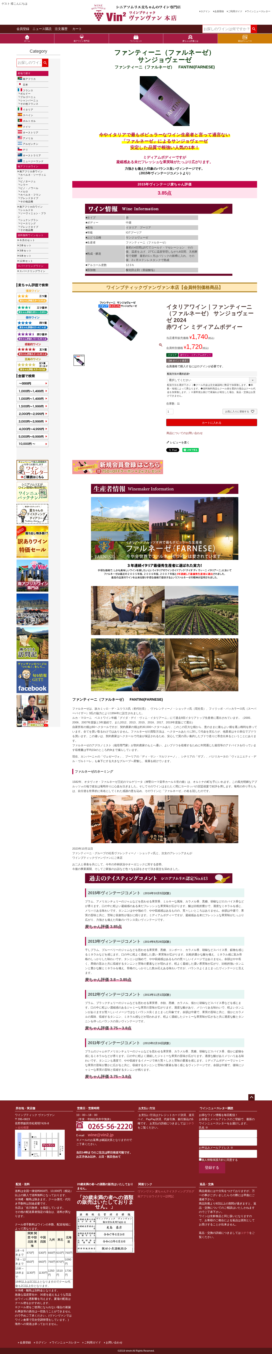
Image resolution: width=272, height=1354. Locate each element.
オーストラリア (32, 155)
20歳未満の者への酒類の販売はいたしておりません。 (105, 1186)
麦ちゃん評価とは (190, 41)
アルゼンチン (30, 144)
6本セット (25, 255)
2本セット (25, 245)
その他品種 (26, 201)
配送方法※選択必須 (179, 373)
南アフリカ (29, 79)
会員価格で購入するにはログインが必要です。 (195, 366)
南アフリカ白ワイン (31, 206)
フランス (28, 90)
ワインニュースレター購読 (216, 1108)
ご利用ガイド (235, 11)
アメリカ (28, 138)
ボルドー (25, 93)
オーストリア (30, 132)
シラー (24, 184)
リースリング (28, 223)
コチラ (190, 1123)
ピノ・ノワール (29, 188)
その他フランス (29, 103)
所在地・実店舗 (25, 1108)
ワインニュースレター (258, 11)
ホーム (27, 41)
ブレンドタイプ (29, 198)
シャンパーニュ (29, 100)
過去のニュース (245, 41)
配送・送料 (23, 1184)
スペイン (28, 115)
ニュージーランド (33, 161)
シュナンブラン (29, 220)
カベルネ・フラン (30, 194)
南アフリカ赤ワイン (31, 171)
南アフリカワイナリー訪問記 (156, 1196)
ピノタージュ (28, 181)
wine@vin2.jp (100, 1135)
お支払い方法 (146, 1108)
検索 (254, 29)
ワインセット (136, 41)
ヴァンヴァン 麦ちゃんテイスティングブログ (166, 1191)
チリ (25, 149)
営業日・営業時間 (88, 1108)
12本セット (26, 261)
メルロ (24, 191)
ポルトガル (29, 121)
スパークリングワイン (32, 271)
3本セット (25, 250)
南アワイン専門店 (82, 41)
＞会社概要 (22, 1127)
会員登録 (219, 11)
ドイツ (27, 126)
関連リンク (145, 1184)
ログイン (205, 11)
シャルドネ (26, 210)
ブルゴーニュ (28, 97)
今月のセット (27, 240)
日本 (25, 84)
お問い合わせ (114, 1342)
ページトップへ (251, 1097)
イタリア (28, 109)
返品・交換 (207, 1184)
